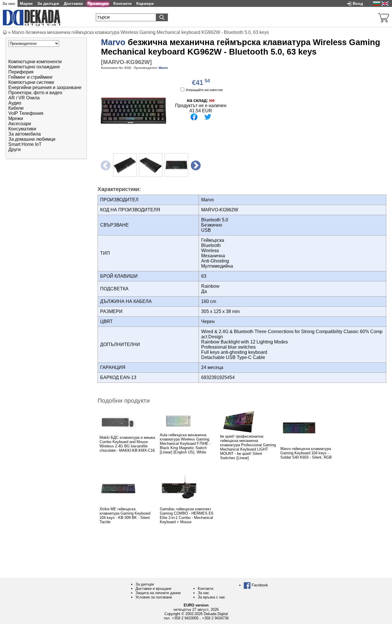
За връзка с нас (211, 597)
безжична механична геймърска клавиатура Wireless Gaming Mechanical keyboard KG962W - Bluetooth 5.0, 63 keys (240, 47)
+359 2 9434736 (215, 618)
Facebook (259, 585)
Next (195, 165)
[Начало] (5, 32)
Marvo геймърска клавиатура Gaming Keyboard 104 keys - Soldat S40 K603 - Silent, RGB (306, 453)
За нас (203, 593)
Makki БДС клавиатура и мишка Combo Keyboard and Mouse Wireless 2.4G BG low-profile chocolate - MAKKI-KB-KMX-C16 (127, 444)
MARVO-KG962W (126, 62)
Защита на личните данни (158, 593)
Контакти (205, 588)
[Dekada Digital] (31, 17)
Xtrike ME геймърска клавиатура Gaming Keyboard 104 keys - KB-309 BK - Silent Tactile (125, 515)
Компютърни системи (31, 82)
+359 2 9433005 (185, 618)
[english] (385, 3)
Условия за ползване (153, 597)
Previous (105, 165)
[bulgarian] (376, 3)
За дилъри (144, 584)
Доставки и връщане (153, 588)
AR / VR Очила (24, 97)
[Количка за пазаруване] (383, 17)
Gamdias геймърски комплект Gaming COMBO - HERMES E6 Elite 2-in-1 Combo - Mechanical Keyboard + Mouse (186, 515)
